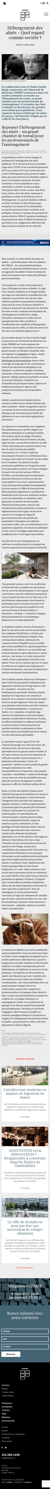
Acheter (5, 1427)
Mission (5, 1389)
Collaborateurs (8, 1396)
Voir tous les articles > (25, 1268)
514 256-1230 (11, 1454)
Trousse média (8, 1392)
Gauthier (9, 1482)
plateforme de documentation (16, 360)
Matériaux (6, 1417)
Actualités (6, 1438)
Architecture (7, 1407)
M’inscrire (10, 1354)
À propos (6, 1385)
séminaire (22, 353)
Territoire (6, 1410)
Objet (4, 1414)
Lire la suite (25, 1117)
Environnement (8, 1421)
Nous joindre (7, 1441)
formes (4, 1466)
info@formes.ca (8, 1458)
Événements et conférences (13, 1434)
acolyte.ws (27, 1482)
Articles (5, 1431)
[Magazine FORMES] (25, 15)
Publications (7, 1403)
